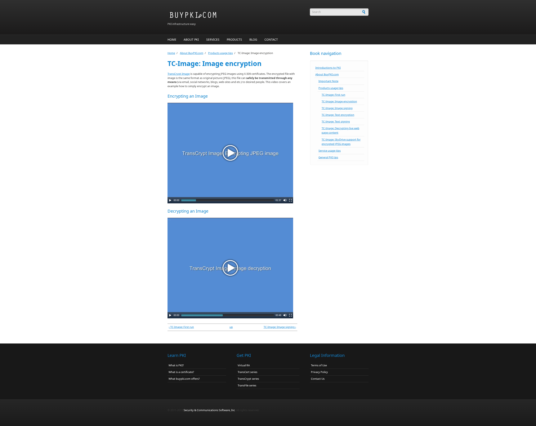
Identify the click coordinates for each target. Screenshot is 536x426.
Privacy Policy (319, 372)
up (231, 327)
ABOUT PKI (191, 39)
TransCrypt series (248, 379)
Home (171, 53)
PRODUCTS (234, 39)
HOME (172, 39)
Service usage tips (329, 150)
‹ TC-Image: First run (181, 327)
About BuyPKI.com (191, 53)
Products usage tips (220, 53)
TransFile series (247, 385)
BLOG (253, 39)
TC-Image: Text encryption (338, 115)
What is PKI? (176, 365)
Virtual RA (244, 365)
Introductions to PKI (328, 68)
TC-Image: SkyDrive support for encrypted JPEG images (341, 142)
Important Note (328, 81)
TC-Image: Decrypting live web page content (340, 130)
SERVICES (212, 39)
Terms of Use (319, 365)
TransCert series (247, 372)
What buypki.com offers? (184, 379)
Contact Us (318, 379)
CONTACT (271, 39)
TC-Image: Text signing (336, 121)
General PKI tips (328, 157)
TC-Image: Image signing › (280, 327)
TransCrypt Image (179, 74)
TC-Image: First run (333, 95)
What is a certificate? (181, 372)
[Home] (232, 15)
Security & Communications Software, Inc (209, 410)
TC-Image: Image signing (337, 108)
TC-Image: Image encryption (339, 101)
